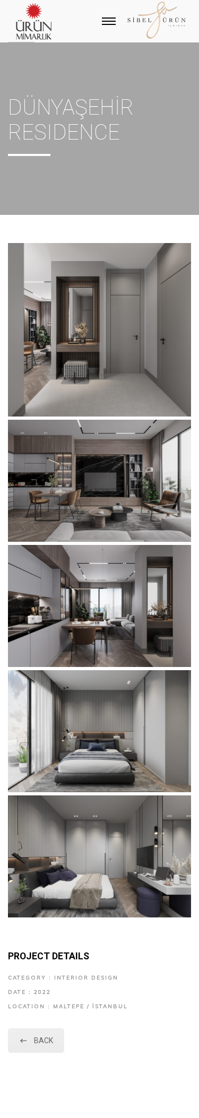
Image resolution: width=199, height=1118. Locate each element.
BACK (43, 1040)
